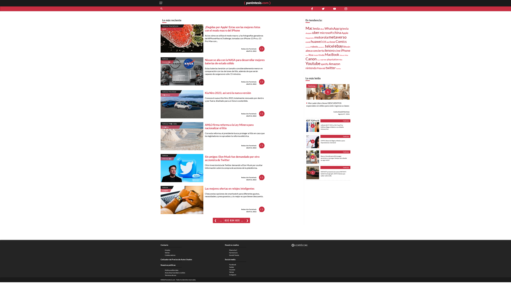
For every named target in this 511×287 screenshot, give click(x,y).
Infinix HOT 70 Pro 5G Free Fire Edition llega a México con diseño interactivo (332, 127)
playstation (333, 59)
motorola (321, 37)
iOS (324, 41)
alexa (309, 50)
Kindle (321, 55)
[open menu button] (161, 3)
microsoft (326, 33)
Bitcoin (346, 46)
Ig (340, 28)
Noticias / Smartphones (170, 26)
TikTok (231, 272)
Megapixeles (310, 38)
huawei (316, 41)
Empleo (167, 250)
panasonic (321, 47)
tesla (316, 28)
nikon (322, 29)
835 (237, 220)
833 (227, 220)
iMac (346, 55)
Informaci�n (167, 159)
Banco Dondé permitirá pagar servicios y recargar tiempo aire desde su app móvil (334, 158)
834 (232, 220)
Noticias (165, 59)
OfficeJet (342, 55)
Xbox (311, 55)
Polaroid (321, 68)
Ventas (167, 253)
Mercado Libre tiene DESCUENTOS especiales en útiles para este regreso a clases (327, 104)
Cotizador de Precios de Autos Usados (176, 259)
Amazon (334, 64)
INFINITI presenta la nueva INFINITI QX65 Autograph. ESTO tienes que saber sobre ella (333, 174)
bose (332, 41)
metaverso (337, 37)
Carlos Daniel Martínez (341, 112)
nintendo (311, 68)
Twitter (231, 267)
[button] (161, 8)
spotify (324, 64)
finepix (318, 60)
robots (314, 46)
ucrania (308, 47)
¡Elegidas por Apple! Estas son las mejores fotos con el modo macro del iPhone (232, 29)
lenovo (330, 50)
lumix (307, 55)
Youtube (313, 63)
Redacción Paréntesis (248, 49)
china (337, 33)
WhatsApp (332, 28)
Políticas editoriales (171, 270)
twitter (331, 68)
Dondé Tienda (234, 255)
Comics (341, 41)
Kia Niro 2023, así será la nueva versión (228, 92)
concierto (318, 50)
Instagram (232, 275)
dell (328, 42)
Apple (164, 29)
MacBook (332, 54)
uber (315, 32)
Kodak (316, 55)
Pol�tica (165, 127)
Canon (311, 59)
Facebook (232, 265)
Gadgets (165, 190)
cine (337, 50)
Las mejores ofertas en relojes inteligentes (229, 188)
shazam (309, 33)
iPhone (345, 50)
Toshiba (338, 68)
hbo (340, 59)
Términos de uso (170, 275)
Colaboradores (170, 255)
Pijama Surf (233, 250)
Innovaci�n (166, 62)
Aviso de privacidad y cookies (175, 273)
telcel (329, 46)
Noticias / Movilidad (169, 92)
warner (323, 59)
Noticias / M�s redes (169, 124)
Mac (309, 28)
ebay (339, 46)
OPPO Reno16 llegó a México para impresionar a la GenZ (333, 142)
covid (308, 42)
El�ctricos (166, 95)
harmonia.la (233, 253)
